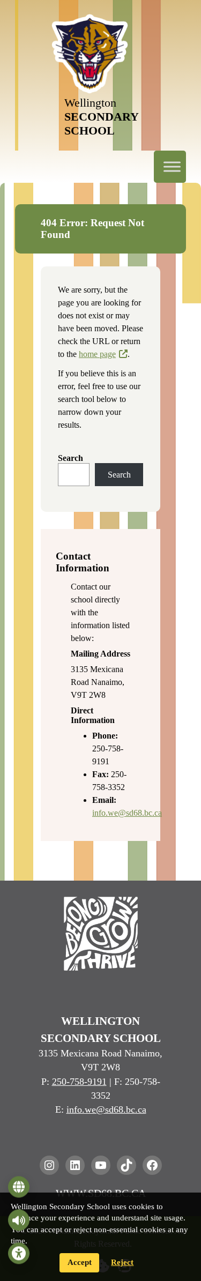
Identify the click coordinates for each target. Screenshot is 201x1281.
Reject (122, 1262)
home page (97, 354)
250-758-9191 (79, 1081)
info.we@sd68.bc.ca (127, 812)
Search (70, 458)
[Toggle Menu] (172, 166)
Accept (80, 1262)
